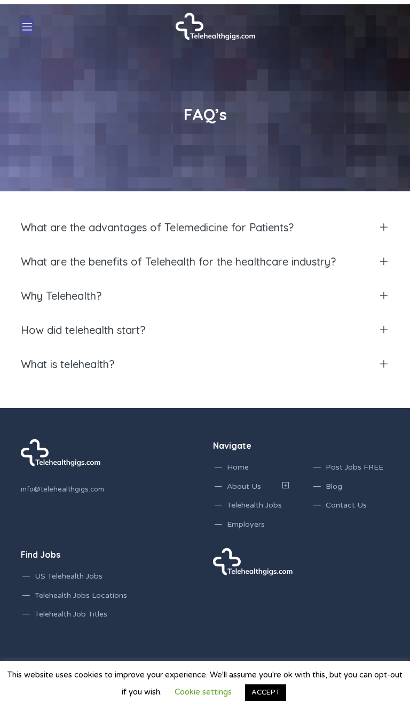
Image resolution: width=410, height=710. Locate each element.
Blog (334, 486)
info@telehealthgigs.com (62, 489)
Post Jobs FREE (354, 467)
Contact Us (346, 505)
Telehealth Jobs (254, 505)
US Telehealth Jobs (68, 576)
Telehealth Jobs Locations (81, 595)
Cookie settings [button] (203, 692)
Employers (246, 524)
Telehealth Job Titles (71, 614)
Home (238, 467)
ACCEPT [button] (265, 692)
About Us (244, 486)
